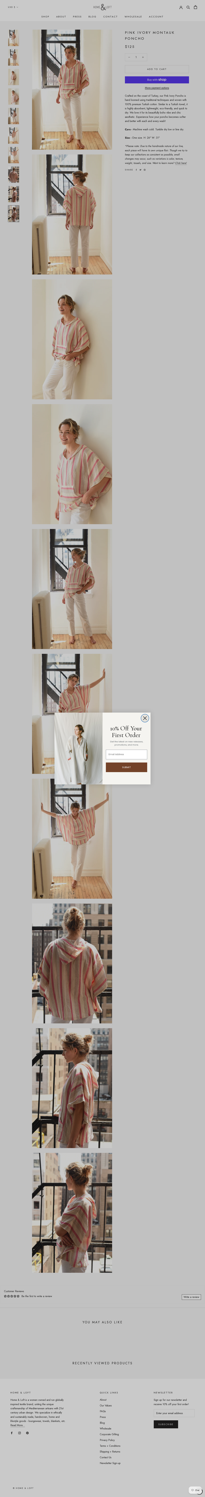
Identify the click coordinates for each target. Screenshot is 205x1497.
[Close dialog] (145, 718)
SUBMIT (126, 767)
